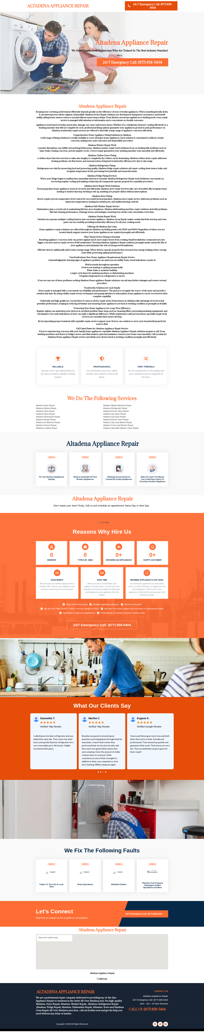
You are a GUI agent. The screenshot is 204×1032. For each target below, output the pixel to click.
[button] (98, 772)
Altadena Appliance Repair (57, 5)
